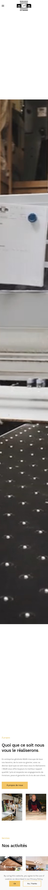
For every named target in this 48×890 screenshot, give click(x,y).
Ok (15, 884)
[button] (3, 6)
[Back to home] (24, 6)
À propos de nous (15, 785)
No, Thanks (32, 884)
